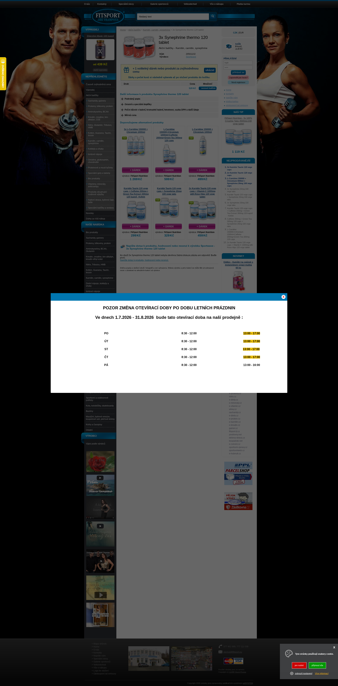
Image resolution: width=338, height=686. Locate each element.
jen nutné (299, 665)
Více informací (321, 673)
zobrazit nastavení (303, 673)
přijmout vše (317, 665)
